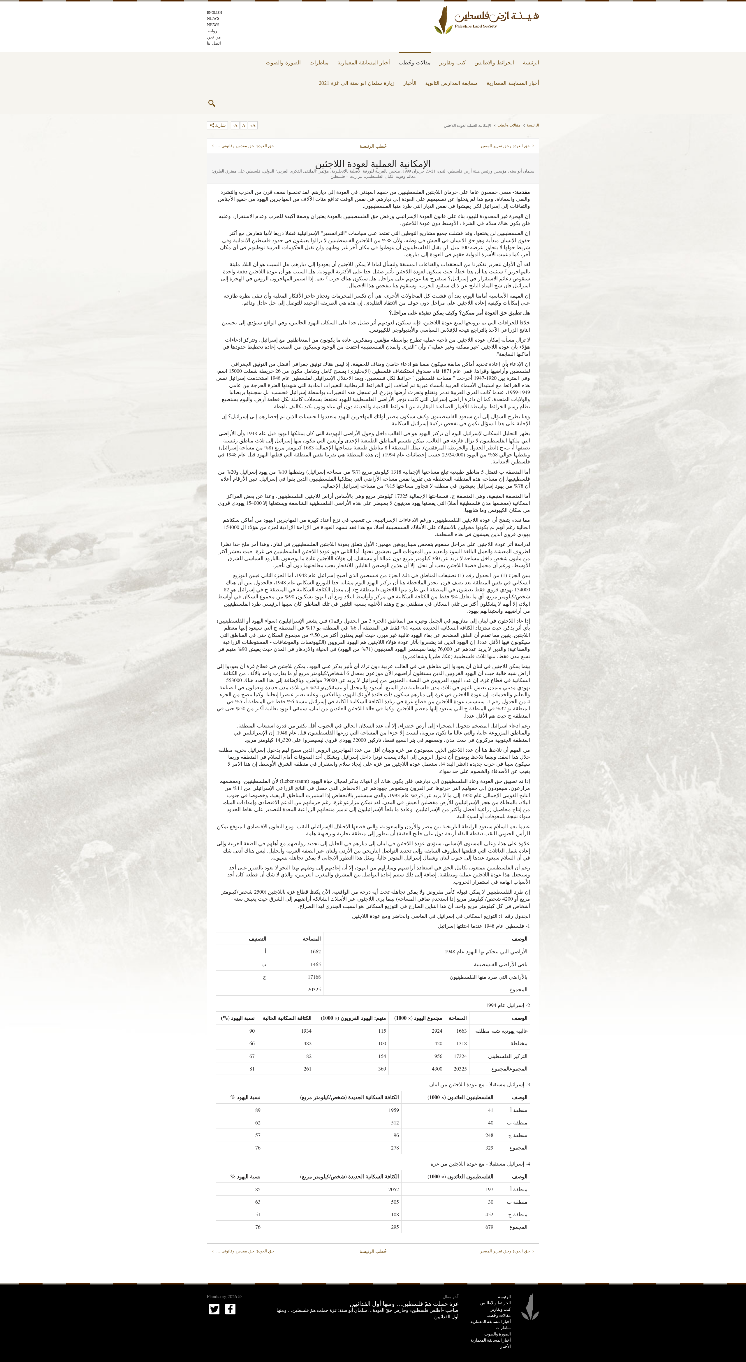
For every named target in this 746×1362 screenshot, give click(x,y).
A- (235, 125)
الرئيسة (531, 62)
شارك (220, 125)
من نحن (214, 37)
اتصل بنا (214, 43)
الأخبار (409, 82)
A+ (253, 125)
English (214, 12)
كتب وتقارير (452, 62)
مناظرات (319, 62)
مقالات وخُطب (415, 62)
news (213, 18)
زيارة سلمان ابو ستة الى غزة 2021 (357, 82)
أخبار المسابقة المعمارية (363, 62)
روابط (212, 31)
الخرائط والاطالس (494, 62)
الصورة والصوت (283, 62)
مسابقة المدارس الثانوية (451, 82)
